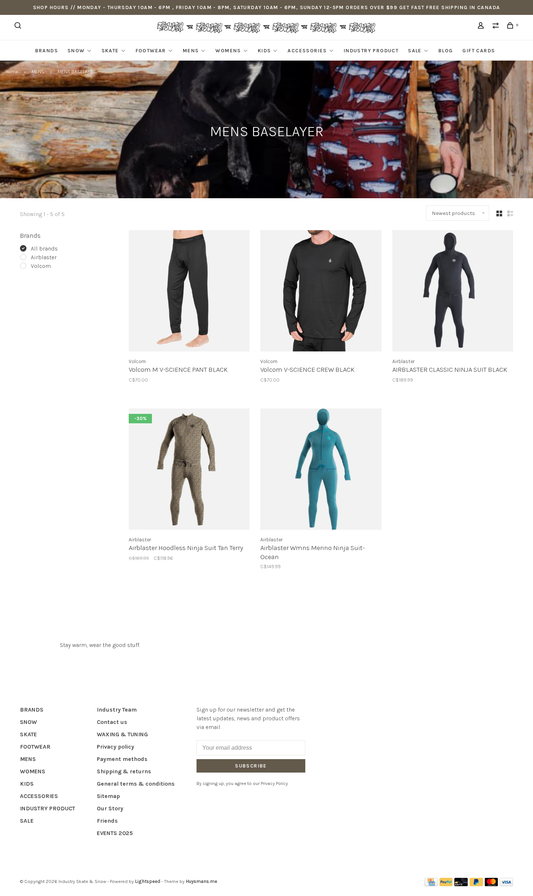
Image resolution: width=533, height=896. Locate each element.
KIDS (264, 51)
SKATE (110, 51)
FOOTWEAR (151, 51)
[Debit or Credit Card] (461, 884)
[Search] (19, 27)
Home (11, 72)
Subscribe (251, 766)
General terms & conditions (136, 783)
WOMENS (228, 51)
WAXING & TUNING (122, 734)
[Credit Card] (431, 884)
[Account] (482, 27)
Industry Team (117, 709)
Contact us (112, 721)
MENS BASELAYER (77, 72)
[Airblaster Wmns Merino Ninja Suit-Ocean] (320, 470)
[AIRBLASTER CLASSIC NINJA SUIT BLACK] (452, 292)
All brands (44, 248)
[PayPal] (446, 884)
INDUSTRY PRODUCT (371, 51)
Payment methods (122, 759)
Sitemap (108, 796)
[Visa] (506, 884)
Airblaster (44, 257)
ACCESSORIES (307, 51)
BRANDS (46, 51)
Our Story (110, 808)
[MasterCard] (491, 884)
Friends (107, 820)
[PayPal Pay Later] (476, 884)
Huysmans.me (201, 881)
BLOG (445, 51)
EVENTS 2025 (115, 833)
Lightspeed (147, 881)
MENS (191, 51)
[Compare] (496, 27)
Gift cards (478, 51)
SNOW (76, 51)
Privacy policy (115, 746)
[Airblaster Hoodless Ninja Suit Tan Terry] (189, 470)
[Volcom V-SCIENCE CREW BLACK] (320, 292)
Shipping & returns (124, 771)
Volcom (41, 265)
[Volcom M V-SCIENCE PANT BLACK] (189, 292)
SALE (415, 51)
